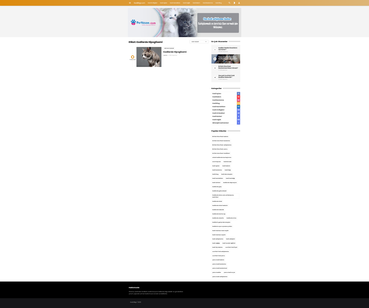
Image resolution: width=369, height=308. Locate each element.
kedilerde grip (216, 186)
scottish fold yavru (218, 256)
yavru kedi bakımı (218, 260)
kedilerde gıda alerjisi (219, 191)
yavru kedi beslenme (219, 264)
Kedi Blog (219, 3)
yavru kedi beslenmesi (219, 268)
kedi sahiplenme (217, 239)
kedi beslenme (217, 170)
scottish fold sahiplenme (220, 251)
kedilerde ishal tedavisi (220, 205)
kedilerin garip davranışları (221, 222)
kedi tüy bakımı (217, 247)
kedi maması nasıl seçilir (220, 230)
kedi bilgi (228, 170)
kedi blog (215, 174)
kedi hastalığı (230, 178)
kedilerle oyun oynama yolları (222, 226)
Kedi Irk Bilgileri (152, 3)
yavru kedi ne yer (229, 272)
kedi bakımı (226, 166)
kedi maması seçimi (219, 235)
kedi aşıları (216, 166)
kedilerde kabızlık (218, 209)
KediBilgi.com (139, 3)
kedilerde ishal (217, 201)
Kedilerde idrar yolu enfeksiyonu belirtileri (223, 196)
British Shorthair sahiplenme (221, 145)
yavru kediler (216, 272)
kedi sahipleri (230, 239)
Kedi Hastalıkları (175, 3)
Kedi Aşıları (163, 3)
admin (165, 55)
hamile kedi (227, 161)
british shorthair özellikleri (221, 153)
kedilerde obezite (218, 218)
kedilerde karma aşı (218, 214)
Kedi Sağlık (186, 3)
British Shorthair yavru (219, 149)
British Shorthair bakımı (220, 136)
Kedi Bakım (196, 3)
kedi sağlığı (216, 243)
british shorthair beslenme (221, 141)
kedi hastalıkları (217, 178)
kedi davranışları (226, 174)
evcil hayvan (216, 161)
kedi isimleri (216, 182)
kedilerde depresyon (230, 182)
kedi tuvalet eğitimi (229, 243)
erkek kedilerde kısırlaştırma (221, 157)
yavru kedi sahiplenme (219, 276)
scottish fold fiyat (231, 247)
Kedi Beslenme (208, 3)
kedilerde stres (231, 218)
